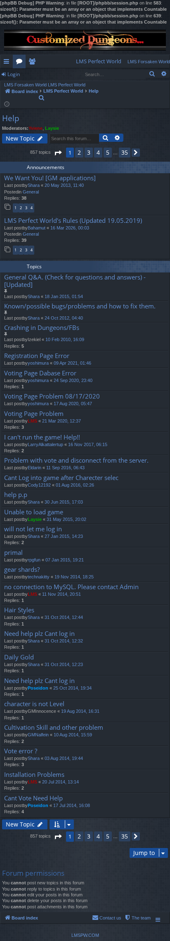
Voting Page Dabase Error (40, 373)
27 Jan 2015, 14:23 (64, 536)
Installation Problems (34, 775)
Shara (34, 185)
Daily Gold (19, 657)
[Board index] (85, 40)
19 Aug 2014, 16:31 (80, 711)
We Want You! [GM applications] (50, 178)
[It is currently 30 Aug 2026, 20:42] (6, 103)
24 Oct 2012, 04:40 (64, 317)
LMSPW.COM (85, 935)
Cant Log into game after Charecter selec (61, 478)
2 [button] (79, 152)
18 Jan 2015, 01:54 (64, 296)
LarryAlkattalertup (45, 444)
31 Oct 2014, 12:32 (64, 640)
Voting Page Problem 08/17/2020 (52, 396)
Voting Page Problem (34, 414)
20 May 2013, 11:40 (64, 185)
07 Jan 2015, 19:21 (64, 559)
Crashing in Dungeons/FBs (41, 328)
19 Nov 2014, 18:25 (74, 576)
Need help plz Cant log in (39, 634)
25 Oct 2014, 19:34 (72, 687)
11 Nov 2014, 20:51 (61, 594)
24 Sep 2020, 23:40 (73, 380)
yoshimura (38, 363)
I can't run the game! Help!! (42, 437)
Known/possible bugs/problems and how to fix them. (80, 306)
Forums (21, 62)
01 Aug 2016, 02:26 (75, 484)
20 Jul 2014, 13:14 (60, 781)
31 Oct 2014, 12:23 (64, 664)
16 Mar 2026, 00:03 (69, 227)
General (31, 191)
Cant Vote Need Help (33, 798)
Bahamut (36, 227)
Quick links (8, 62)
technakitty (39, 576)
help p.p (15, 495)
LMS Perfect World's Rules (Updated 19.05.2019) (73, 221)
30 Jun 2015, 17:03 (64, 501)
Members (33, 62)
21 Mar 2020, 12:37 (61, 420)
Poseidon (38, 687)
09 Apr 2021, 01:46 (72, 363)
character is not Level (34, 704)
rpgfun (34, 559)
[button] (58, 153)
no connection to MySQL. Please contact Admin (71, 587)
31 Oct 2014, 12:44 (64, 617)
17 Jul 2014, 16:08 (71, 805)
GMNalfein (38, 734)
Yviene (35, 128)
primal (13, 552)
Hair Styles (19, 610)
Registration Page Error (36, 356)
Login (13, 74)
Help (10, 118)
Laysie (52, 128)
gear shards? (22, 569)
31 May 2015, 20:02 (66, 519)
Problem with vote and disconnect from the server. (76, 460)
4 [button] (98, 152)
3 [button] (88, 152)
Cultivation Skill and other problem (53, 727)
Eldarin (34, 467)
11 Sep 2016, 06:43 (65, 467)
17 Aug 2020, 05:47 (73, 403)
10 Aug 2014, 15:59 (73, 734)
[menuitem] (98, 61)
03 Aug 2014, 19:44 (64, 758)
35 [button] (124, 152)
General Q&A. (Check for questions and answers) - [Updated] (75, 281)
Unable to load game (33, 512)
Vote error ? (20, 751)
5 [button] (107, 152)
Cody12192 (39, 484)
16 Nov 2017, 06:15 (87, 444)
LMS (32, 420)
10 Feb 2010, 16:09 (64, 339)
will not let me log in (33, 529)
